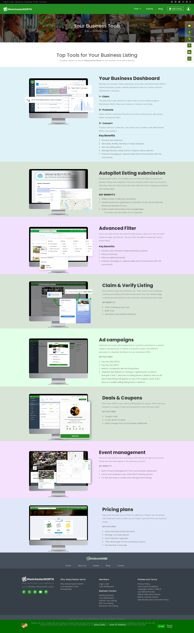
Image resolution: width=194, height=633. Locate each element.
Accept (161, 626)
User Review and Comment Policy (153, 599)
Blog (160, 8)
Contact (43, 2)
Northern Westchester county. (41, 586)
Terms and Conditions (148, 586)
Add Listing (176, 9)
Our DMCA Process (146, 591)
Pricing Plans (66, 589)
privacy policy (99, 625)
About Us (19, 2)
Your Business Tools (69, 586)
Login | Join (104, 584)
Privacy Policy (144, 584)
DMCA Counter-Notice (148, 597)
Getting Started (106, 595)
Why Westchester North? (72, 584)
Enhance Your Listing (108, 606)
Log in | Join (8, 2)
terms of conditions (117, 625)
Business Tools (31, 2)
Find (136, 8)
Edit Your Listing (106, 603)
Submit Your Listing (108, 600)
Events (149, 8)
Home (87, 31)
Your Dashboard (106, 586)
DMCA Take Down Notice (149, 594)
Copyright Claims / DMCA (149, 589)
